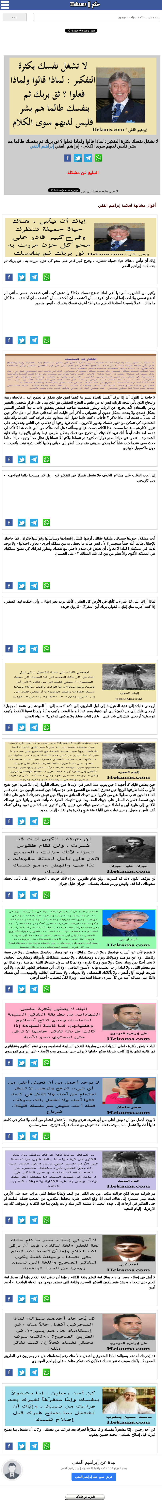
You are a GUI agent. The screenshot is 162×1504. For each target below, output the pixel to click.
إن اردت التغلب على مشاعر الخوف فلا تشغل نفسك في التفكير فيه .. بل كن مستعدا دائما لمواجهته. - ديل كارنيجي (79, 477)
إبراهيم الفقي (42, 146)
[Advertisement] (81, 43)
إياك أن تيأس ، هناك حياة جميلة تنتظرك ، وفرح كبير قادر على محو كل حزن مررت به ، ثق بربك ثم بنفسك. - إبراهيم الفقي (79, 263)
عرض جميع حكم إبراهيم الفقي (94, 1476)
